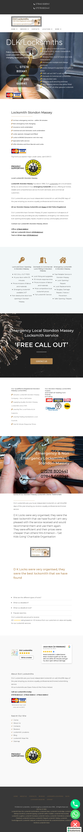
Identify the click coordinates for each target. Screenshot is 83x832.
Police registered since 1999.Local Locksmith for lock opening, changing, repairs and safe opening (20, 55)
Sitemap (16, 741)
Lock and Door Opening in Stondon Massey (21, 268)
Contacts (35, 29)
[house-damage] (62, 262)
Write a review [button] (26, 658)
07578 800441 (42, 8)
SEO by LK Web (41, 809)
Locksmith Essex (45, 811)
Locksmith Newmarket (61, 813)
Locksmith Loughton (18, 816)
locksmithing (63, 681)
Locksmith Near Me (20, 738)
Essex (44, 207)
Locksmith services (23, 623)
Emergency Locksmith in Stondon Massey (63, 268)
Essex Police (32, 687)
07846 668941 (42, 4)
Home (13, 29)
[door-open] (43, 262)
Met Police (42, 687)
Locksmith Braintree (58, 820)
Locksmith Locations (21, 732)
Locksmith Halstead (29, 820)
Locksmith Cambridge (57, 811)
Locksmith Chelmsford (57, 816)
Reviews (16, 729)
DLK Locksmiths (34, 42)
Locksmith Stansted (31, 816)
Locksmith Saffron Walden (45, 813)
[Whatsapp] (75, 814)
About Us (17, 723)
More (57, 29)
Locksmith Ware (44, 822)
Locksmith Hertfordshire (31, 811)
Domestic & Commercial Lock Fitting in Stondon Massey (42, 269)
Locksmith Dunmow (29, 818)
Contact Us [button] (41, 361)
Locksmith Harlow (43, 816)
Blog (15, 735)
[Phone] (75, 804)
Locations (46, 29)
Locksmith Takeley (54, 818)
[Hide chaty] (75, 824)
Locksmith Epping (31, 813)
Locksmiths (53, 184)
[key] (22, 262)
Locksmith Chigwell (42, 818)
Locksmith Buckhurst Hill (43, 820)
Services (23, 29)
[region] (41, 553)
